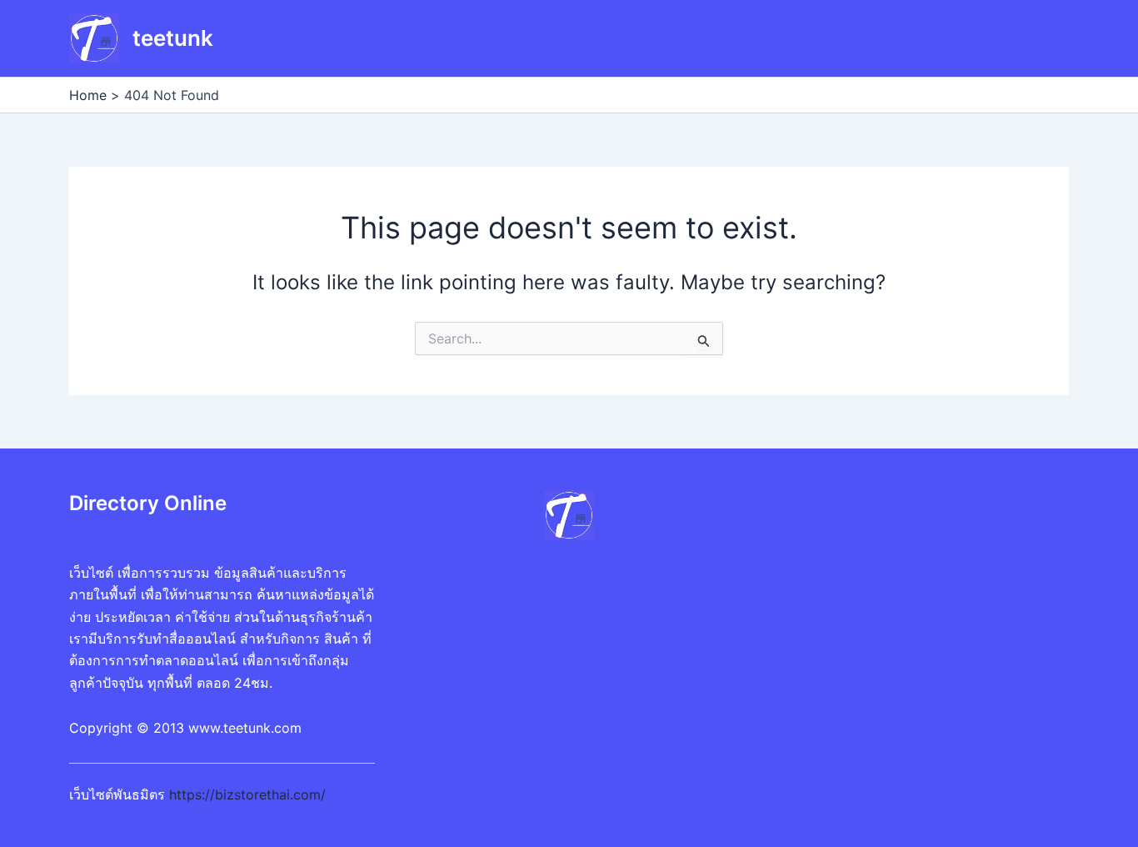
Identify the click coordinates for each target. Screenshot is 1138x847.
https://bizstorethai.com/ (247, 794)
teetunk (172, 38)
